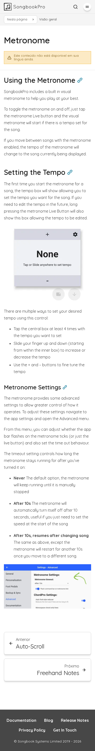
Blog (48, 720)
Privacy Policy (32, 730)
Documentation (21, 720)
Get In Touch (64, 730)
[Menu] (87, 7)
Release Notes (75, 720)
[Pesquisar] (75, 7)
